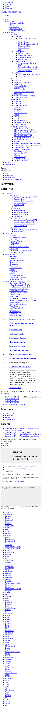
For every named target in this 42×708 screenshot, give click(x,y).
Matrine (16, 118)
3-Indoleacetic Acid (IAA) (23, 136)
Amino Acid (18, 94)
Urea (19, 50)
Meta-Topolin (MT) (20, 153)
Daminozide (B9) (20, 157)
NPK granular (23, 76)
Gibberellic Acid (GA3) (22, 128)
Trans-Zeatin (18, 151)
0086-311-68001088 (12, 403)
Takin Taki (13, 78)
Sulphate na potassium (25, 57)
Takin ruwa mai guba (21, 97)
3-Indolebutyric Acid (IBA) (23, 134)
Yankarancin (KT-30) (21, 139)
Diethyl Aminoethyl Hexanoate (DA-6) (27, 145)
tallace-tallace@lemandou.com (15, 404)
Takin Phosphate (19, 61)
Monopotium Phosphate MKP (28, 67)
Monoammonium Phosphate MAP (25, 220)
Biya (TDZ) (18, 141)
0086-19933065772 (12, 399)
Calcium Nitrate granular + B (28, 44)
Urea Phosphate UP (25, 71)
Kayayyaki (9, 32)
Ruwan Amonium (24, 53)
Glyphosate (18, 101)
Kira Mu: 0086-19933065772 (11, 12)
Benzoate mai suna (20, 113)
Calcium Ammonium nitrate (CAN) (26, 197)
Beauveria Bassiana (20, 120)
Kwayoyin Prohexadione (22, 149)
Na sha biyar (18, 107)
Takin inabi (13, 34)
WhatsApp (4, 445)
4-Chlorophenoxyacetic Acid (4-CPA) (27, 143)
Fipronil (16, 115)
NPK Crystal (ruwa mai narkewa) (29, 74)
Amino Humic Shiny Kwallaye (24, 96)
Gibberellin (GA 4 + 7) (21, 159)
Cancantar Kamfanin (16, 23)
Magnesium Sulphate (25, 55)
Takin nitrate (18, 36)
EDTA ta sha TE (19, 90)
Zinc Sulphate (23, 59)
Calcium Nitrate (23, 42)
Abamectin (17, 103)
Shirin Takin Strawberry (17, 31)
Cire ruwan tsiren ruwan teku (24, 92)
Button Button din (20, 124)
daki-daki (17, 388)
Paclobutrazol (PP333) (21, 147)
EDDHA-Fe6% (19, 88)
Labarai (7, 162)
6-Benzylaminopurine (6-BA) (24, 130)
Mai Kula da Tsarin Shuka (18, 126)
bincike (11, 388)
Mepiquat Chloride (20, 160)
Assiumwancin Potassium (22, 82)
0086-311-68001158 (12, 401)
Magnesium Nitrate (24, 46)
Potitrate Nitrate (23, 48)
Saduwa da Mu (10, 164)
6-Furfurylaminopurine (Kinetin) (25, 132)
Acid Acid (17, 80)
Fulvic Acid (18, 84)
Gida (7, 19)
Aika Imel (4, 443)
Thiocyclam (18, 117)
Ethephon (17, 155)
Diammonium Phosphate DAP (28, 69)
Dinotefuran (18, 111)
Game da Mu (9, 21)
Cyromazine (18, 109)
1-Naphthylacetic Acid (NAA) (24, 138)
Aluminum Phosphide (21, 105)
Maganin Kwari (14, 99)
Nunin (11, 25)
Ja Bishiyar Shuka (15, 29)
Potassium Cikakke (20, 86)
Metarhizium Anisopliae (22, 122)
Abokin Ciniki (14, 27)
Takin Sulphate (19, 52)
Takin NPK (18, 73)
